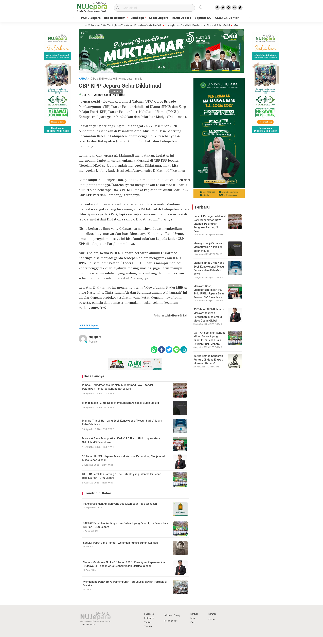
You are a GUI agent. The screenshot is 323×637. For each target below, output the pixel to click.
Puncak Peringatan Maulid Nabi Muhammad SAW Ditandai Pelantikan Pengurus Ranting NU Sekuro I (209, 223)
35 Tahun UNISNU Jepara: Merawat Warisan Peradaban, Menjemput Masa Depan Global (209, 315)
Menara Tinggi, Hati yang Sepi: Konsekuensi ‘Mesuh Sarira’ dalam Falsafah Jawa (209, 268)
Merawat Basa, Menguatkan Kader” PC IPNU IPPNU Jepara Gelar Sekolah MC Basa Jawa (208, 291)
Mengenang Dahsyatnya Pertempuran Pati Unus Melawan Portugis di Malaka (125, 584)
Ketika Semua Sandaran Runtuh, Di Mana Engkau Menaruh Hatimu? (208, 360)
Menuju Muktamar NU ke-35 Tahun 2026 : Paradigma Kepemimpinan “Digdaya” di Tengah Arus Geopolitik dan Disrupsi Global (124, 564)
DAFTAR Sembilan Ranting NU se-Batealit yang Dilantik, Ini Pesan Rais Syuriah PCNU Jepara (125, 525)
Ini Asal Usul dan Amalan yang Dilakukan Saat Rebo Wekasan (120, 504)
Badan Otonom (114, 18)
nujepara (95, 337)
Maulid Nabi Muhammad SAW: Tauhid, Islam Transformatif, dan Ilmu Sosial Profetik (101, 25)
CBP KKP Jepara (89, 325)
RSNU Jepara (181, 18)
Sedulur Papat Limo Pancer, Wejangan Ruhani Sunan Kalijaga (120, 543)
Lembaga (137, 18)
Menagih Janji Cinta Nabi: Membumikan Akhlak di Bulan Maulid (180, 25)
